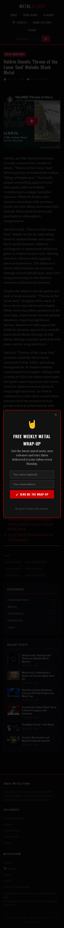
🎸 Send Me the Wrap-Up (32, 494)
